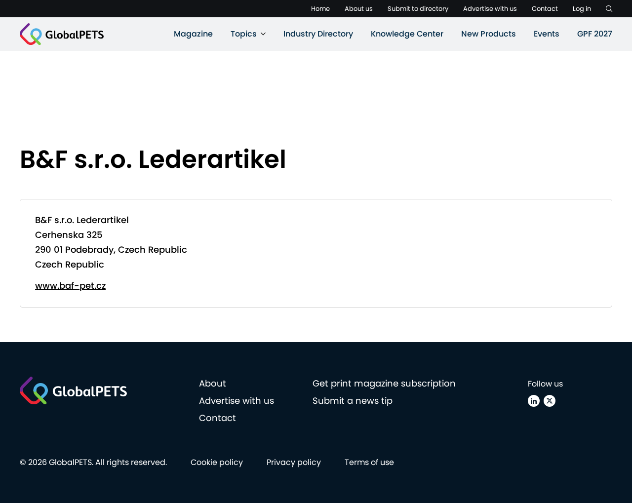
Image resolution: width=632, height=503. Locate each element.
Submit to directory (418, 8)
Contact (545, 8)
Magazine (193, 33)
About (212, 383)
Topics (244, 33)
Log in (582, 8)
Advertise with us (490, 8)
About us (359, 8)
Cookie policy (217, 462)
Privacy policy (294, 462)
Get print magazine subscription (384, 383)
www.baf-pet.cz (70, 285)
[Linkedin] (534, 401)
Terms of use (369, 462)
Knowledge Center (407, 33)
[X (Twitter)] (549, 401)
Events (546, 33)
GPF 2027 (594, 33)
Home (320, 8)
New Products (488, 33)
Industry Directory (318, 33)
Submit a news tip (353, 400)
